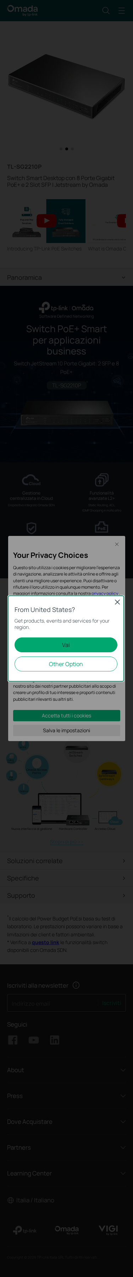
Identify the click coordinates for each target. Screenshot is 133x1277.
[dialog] (66, 638)
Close (117, 602)
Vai (66, 645)
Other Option (66, 664)
